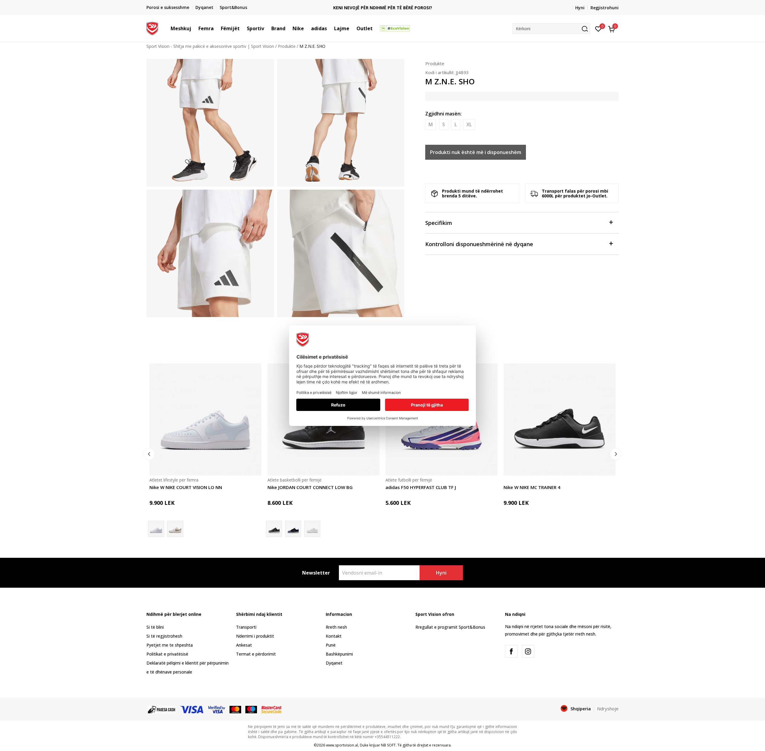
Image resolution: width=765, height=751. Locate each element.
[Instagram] (528, 651)
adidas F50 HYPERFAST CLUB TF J (420, 487)
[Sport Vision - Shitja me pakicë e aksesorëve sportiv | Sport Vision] (152, 28)
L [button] (456, 124)
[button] (194, 28)
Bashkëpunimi (339, 654)
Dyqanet (334, 663)
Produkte (287, 46)
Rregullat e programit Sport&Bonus (450, 627)
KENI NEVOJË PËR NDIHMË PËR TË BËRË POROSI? (382, 7)
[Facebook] (511, 651)
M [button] (431, 124)
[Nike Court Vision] (175, 529)
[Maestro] (251, 709)
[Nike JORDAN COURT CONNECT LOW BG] (293, 529)
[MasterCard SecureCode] (271, 709)
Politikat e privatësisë (167, 654)
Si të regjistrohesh (164, 636)
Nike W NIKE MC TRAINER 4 (532, 487)
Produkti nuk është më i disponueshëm (475, 152)
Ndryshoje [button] (608, 709)
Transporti (246, 627)
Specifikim (438, 222)
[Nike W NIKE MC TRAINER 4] (560, 419)
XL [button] (469, 124)
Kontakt (334, 636)
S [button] (443, 124)
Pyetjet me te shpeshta (169, 645)
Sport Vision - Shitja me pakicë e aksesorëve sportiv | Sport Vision (210, 46)
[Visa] (192, 709)
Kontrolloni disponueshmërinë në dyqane (479, 244)
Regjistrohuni (604, 7)
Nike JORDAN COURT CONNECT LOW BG (310, 487)
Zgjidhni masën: (443, 113)
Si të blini (155, 627)
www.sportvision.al (342, 745)
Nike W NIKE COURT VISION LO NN (185, 487)
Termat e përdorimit (256, 654)
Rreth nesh (336, 627)
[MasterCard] (235, 709)
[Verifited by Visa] (217, 709)
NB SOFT (388, 745)
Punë (331, 645)
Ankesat (244, 645)
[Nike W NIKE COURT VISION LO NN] (205, 419)
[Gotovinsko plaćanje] (162, 709)
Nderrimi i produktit (255, 636)
